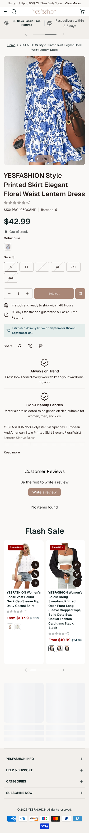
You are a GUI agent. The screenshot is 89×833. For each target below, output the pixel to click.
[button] (13, 11)
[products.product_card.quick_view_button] (35, 565)
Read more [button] (12, 452)
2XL (73, 267)
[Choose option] (35, 574)
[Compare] (80, 293)
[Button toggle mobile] (6, 11)
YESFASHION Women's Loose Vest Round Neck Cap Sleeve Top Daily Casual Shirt (24, 599)
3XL (11, 278)
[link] (19, 346)
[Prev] (38, 159)
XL (58, 267)
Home (11, 45)
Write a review (44, 492)
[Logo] (44, 11)
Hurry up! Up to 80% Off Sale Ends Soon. (35, 3)
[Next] (51, 159)
